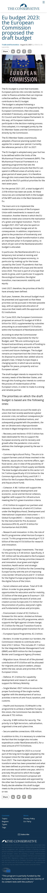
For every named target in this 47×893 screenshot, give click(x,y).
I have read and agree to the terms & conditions (24, 472)
